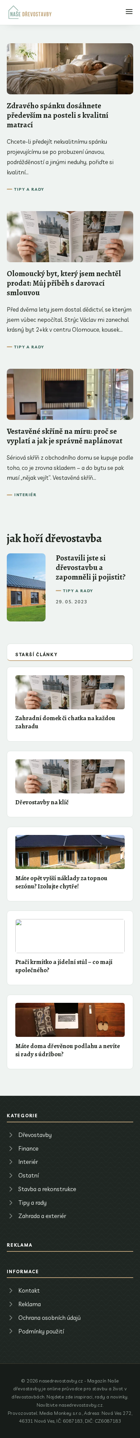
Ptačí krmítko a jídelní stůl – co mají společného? (63, 966)
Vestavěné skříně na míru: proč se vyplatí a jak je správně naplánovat (64, 436)
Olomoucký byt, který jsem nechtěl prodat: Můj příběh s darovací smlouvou (64, 283)
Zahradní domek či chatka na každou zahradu (65, 722)
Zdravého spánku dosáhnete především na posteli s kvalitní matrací (57, 115)
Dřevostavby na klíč (42, 802)
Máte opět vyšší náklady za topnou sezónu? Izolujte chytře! (61, 882)
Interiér (25, 494)
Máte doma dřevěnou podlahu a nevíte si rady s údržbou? (67, 1050)
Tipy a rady (29, 189)
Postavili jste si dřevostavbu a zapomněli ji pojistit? (91, 567)
